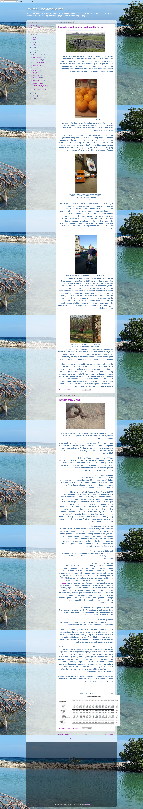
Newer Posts (63, 735)
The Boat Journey (35, 25)
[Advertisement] (42, 132)
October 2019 (37, 60)
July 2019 (36, 67)
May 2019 (36, 73)
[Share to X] (86, 390)
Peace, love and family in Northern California (80, 27)
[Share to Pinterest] (90, 390)
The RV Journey (35, 27)
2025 (33, 37)
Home (86, 735)
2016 (33, 98)
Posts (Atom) (70, 739)
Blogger (87, 804)
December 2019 (38, 55)
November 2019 (38, 57)
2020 (33, 50)
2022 (33, 45)
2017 (33, 96)
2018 (33, 93)
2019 (33, 52)
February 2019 (38, 80)
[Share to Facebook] (88, 390)
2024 (33, 40)
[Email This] (83, 390)
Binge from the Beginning (37, 30)
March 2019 (37, 78)
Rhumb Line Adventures (45, 9)
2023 (33, 42)
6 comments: (76, 728)
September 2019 (38, 62)
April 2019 (36, 75)
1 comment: (75, 389)
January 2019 (37, 83)
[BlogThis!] (85, 390)
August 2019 (37, 65)
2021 (33, 47)
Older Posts (108, 735)
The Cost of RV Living (69, 400)
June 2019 (36, 70)
